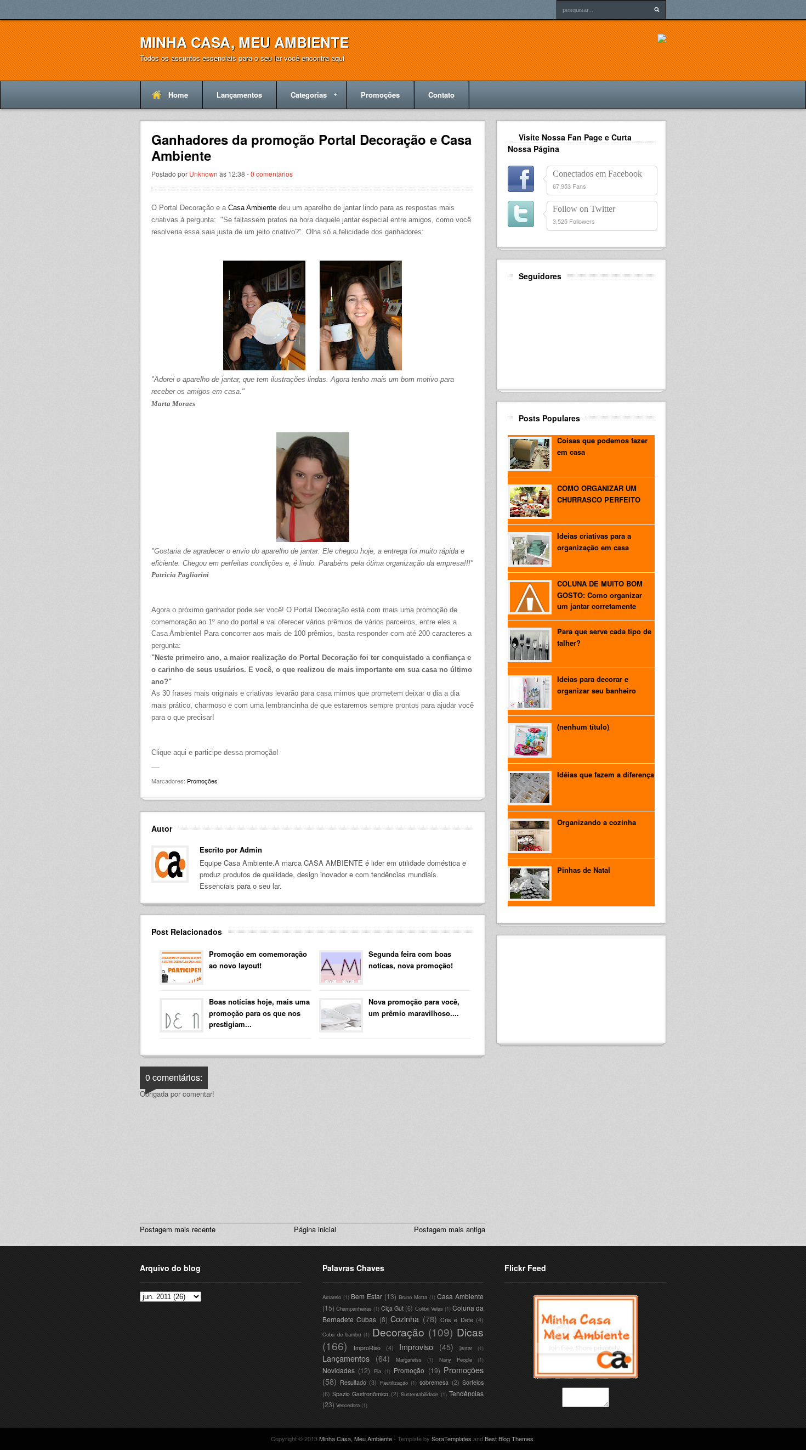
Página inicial (315, 1229)
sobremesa (434, 1382)
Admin (251, 849)
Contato (441, 94)
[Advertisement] (557, 987)
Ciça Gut (392, 1308)
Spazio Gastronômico (360, 1394)
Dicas (470, 1331)
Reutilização (394, 1382)
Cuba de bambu (341, 1334)
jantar (465, 1348)
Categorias (301, 99)
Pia (377, 1371)
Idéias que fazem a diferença (605, 774)
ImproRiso (367, 1348)
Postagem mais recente (177, 1229)
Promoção (409, 1370)
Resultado (353, 1382)
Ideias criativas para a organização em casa (594, 541)
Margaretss (409, 1359)
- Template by (432, 1438)
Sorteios (473, 1382)
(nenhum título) (583, 726)
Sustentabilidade (419, 1394)
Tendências (466, 1393)
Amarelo (331, 1297)
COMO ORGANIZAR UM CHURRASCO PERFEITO (598, 494)
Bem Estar (366, 1296)
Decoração (398, 1331)
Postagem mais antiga (449, 1229)
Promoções (380, 94)
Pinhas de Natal (583, 870)
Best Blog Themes (509, 1438)
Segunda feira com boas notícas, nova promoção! (410, 960)
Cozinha (404, 1318)
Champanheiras (354, 1308)
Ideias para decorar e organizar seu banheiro (596, 685)
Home (178, 94)
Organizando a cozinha (596, 822)
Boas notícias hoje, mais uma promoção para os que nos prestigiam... (259, 1013)
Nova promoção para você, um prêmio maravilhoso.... (413, 1007)
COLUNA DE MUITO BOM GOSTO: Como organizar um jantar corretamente (600, 595)
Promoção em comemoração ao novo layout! (258, 960)
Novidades (338, 1370)
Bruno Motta (413, 1297)
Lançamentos (239, 94)
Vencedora (348, 1405)
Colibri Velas (429, 1308)
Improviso (416, 1346)
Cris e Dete (456, 1320)
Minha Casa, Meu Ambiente (244, 42)
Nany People (455, 1359)
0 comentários (272, 173)
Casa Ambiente (252, 208)
